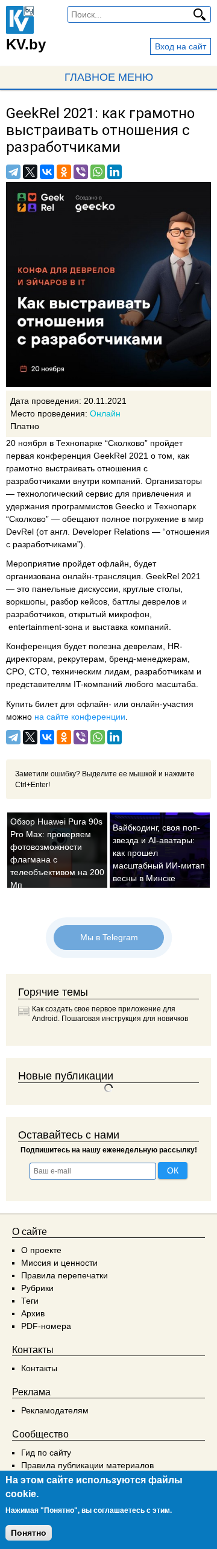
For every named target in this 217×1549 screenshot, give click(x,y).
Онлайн (105, 413)
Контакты (39, 1368)
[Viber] (81, 172)
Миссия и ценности (59, 1263)
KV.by (26, 44)
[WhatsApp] (97, 172)
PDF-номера (46, 1326)
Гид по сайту (46, 1452)
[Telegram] (13, 172)
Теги (30, 1300)
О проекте (41, 1250)
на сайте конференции (79, 716)
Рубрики (37, 1288)
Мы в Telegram (108, 937)
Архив (33, 1313)
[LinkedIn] (114, 172)
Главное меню (108, 77)
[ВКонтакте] (47, 172)
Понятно (28, 1533)
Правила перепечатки (64, 1275)
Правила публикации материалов (87, 1465)
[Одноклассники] (64, 172)
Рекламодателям (55, 1410)
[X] (30, 172)
